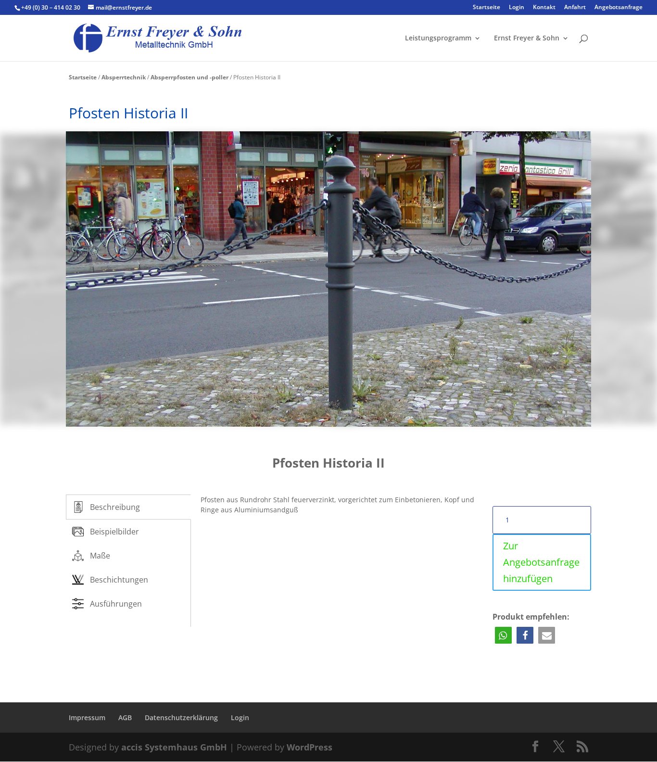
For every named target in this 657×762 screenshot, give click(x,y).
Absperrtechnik (123, 77)
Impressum (87, 717)
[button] (503, 635)
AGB (125, 717)
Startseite (486, 7)
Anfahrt (575, 7)
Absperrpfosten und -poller (189, 77)
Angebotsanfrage (618, 7)
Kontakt (544, 7)
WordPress (309, 747)
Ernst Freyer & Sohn (526, 38)
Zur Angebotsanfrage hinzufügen (541, 562)
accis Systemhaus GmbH (174, 747)
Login (516, 7)
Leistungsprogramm (438, 38)
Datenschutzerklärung (181, 717)
